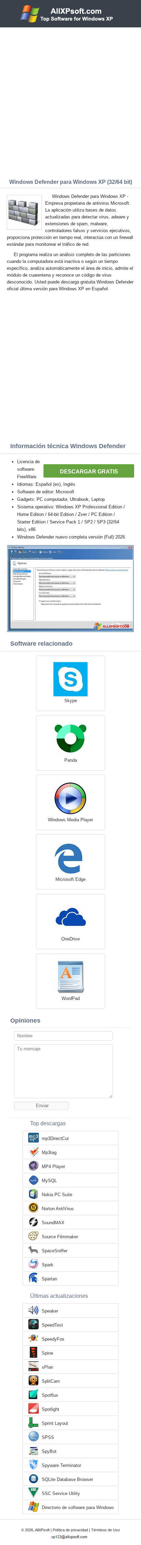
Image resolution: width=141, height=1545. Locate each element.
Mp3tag (49, 1152)
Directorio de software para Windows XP (78, 1508)
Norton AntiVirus (58, 1208)
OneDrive (70, 938)
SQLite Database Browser (67, 1479)
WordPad (71, 998)
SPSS (48, 1437)
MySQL (49, 1180)
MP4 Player (53, 1166)
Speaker (50, 1311)
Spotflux (50, 1395)
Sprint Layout (55, 1423)
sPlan (47, 1367)
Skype (70, 700)
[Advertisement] (70, 101)
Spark (47, 1264)
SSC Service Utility (61, 1493)
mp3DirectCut (55, 1138)
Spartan (49, 1278)
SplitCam (51, 1381)
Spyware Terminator (61, 1465)
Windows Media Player (70, 819)
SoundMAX (53, 1222)
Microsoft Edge (70, 879)
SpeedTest (52, 1325)
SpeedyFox (53, 1339)
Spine (47, 1353)
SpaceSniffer (54, 1250)
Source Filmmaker (60, 1236)
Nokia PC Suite (57, 1194)
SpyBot (49, 1451)
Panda (70, 760)
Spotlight (50, 1409)
